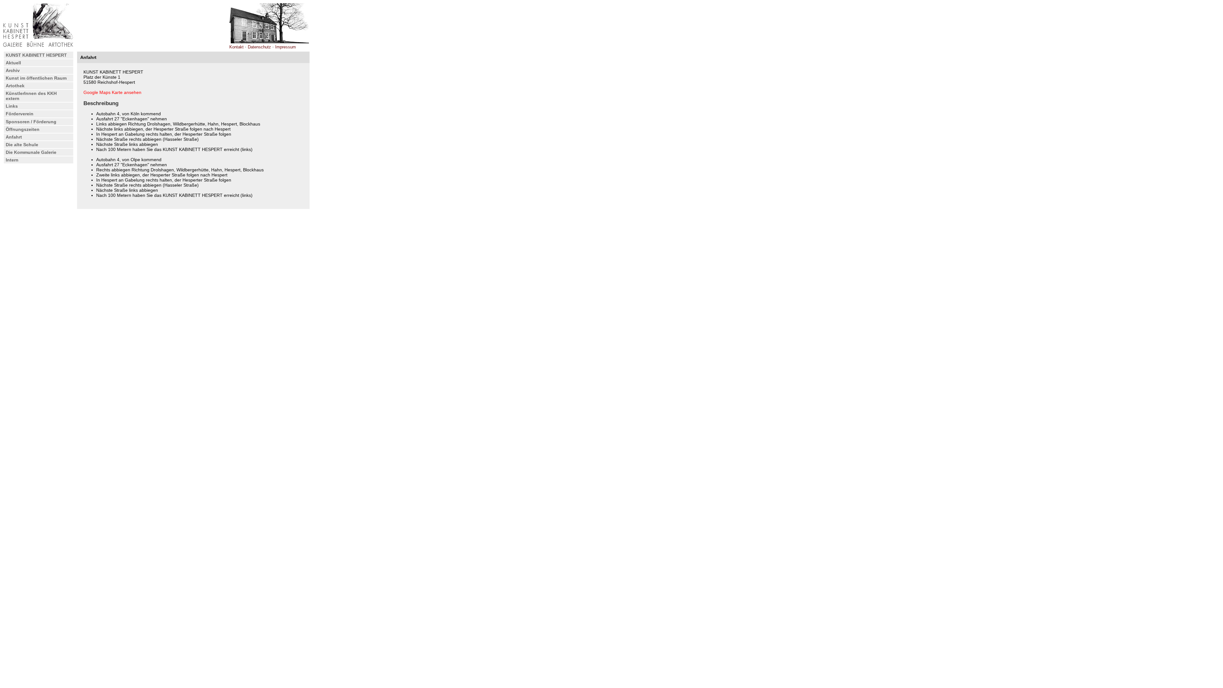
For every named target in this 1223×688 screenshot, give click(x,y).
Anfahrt (14, 137)
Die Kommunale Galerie (31, 152)
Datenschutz (259, 47)
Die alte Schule (22, 144)
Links (12, 106)
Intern (12, 159)
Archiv (13, 70)
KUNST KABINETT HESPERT (36, 55)
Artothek (15, 85)
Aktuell (13, 62)
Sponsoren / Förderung (31, 121)
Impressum (285, 47)
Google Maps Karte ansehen (112, 92)
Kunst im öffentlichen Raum (36, 78)
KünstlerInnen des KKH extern (31, 96)
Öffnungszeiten (22, 129)
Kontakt (236, 47)
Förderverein (19, 113)
